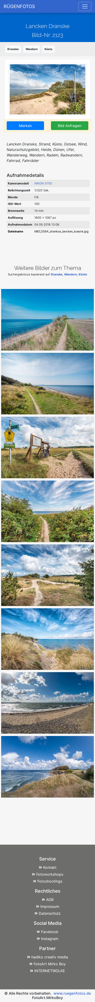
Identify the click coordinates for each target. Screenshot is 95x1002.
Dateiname (15, 231)
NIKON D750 (43, 183)
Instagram (49, 938)
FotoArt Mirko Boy (50, 964)
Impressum (49, 906)
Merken (25, 125)
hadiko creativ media (49, 957)
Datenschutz (50, 913)
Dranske (13, 49)
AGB (49, 899)
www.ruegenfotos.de (72, 993)
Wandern (32, 49)
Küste (48, 49)
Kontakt (49, 867)
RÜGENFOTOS (19, 6)
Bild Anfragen (69, 125)
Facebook (49, 931)
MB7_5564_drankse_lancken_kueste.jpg (61, 231)
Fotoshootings (49, 881)
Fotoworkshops (49, 874)
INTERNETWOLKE (49, 970)
